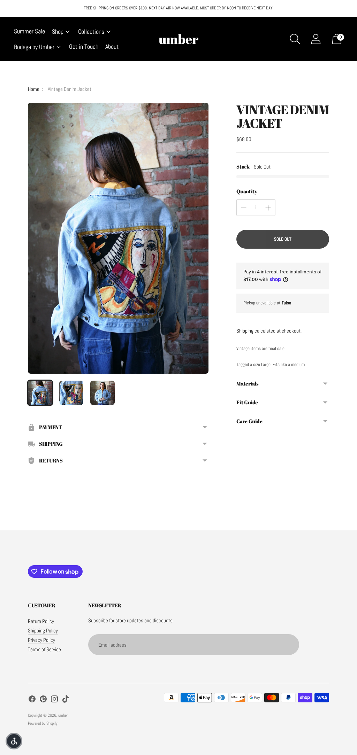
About (112, 46)
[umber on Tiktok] (65, 700)
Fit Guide (247, 402)
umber (63, 715)
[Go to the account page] (316, 39)
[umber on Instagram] (54, 700)
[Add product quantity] (268, 208)
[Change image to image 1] (40, 393)
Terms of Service (44, 649)
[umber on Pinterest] (43, 700)
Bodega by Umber (34, 47)
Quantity (246, 191)
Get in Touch (83, 46)
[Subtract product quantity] (244, 208)
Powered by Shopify (43, 723)
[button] (14, 741)
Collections (91, 32)
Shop (57, 32)
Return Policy (41, 621)
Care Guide (249, 421)
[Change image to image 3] (102, 393)
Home (33, 89)
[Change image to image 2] (71, 393)
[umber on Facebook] (32, 700)
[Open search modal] (295, 39)
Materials (247, 383)
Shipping (244, 330)
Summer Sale (29, 31)
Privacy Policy (41, 640)
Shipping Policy (43, 630)
